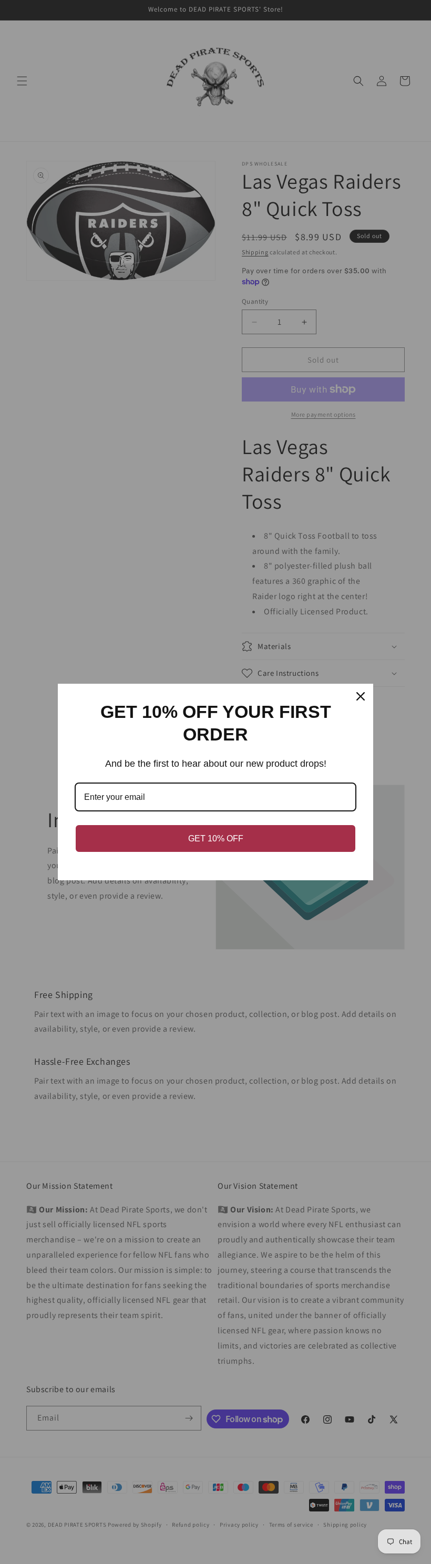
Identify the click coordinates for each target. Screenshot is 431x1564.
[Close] (360, 696)
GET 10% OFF (215, 838)
